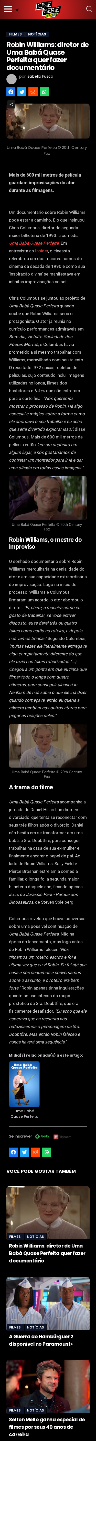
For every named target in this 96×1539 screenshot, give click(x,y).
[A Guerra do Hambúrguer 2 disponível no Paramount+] (48, 1303)
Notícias (35, 1236)
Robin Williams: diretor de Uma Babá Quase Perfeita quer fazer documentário (47, 1253)
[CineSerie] (48, 10)
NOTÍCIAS (37, 34)
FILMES (15, 34)
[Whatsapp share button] (44, 91)
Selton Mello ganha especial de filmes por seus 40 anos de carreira (47, 1427)
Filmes (15, 1236)
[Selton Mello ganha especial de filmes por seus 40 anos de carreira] (48, 1386)
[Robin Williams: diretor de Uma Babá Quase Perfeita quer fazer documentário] (48, 1212)
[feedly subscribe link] (42, 1137)
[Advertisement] (48, 1489)
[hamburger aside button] (8, 10)
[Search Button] (89, 9)
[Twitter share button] (21, 91)
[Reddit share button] (32, 91)
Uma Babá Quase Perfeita (34, 243)
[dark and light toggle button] (17, 9)
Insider (41, 250)
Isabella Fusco (40, 76)
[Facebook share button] (10, 91)
